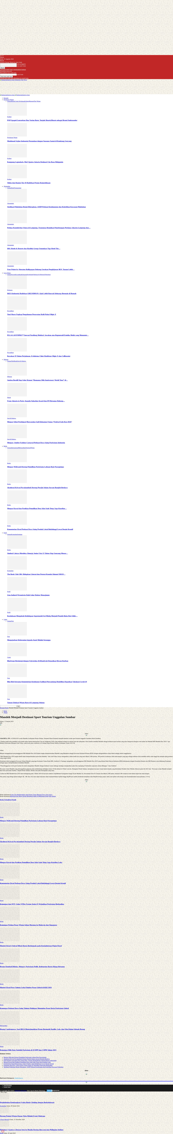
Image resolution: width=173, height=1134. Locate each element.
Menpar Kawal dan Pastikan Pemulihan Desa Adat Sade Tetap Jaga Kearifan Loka (31, 862)
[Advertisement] (33, 87)
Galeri (5, 619)
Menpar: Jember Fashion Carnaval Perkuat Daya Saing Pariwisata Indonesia (36, 443)
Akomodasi (7, 186)
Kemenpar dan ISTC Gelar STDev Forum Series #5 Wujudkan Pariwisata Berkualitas (32, 904)
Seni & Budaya (21, 361)
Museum (31, 101)
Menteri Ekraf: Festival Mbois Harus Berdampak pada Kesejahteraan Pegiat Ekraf (31, 946)
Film (12, 361)
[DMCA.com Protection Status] (53, 1090)
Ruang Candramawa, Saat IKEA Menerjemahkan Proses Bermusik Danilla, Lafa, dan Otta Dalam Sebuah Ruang (42, 1029)
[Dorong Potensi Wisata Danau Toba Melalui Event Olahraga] (4, 1112)
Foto (12, 621)
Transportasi (17, 188)
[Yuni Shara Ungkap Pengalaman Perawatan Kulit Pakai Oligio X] (17, 309)
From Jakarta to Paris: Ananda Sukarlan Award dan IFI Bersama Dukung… (36, 401)
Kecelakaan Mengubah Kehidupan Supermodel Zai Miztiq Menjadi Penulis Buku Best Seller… (42, 616)
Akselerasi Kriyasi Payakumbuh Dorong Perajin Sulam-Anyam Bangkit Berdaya (37, 488)
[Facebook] (17, 727)
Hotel (12, 188)
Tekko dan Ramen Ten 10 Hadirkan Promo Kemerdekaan (28, 183)
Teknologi (48, 274)
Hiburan (6, 359)
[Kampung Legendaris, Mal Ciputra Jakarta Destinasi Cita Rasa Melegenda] (17, 157)
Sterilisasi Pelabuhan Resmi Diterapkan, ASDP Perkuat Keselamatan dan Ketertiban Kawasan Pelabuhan (46, 207)
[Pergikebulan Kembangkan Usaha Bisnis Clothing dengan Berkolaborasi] (4, 1099)
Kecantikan (18, 274)
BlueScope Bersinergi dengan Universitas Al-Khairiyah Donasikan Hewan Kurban (37, 661)
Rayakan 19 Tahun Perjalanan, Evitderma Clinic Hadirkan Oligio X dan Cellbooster (38, 356)
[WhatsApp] (24, 727)
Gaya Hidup (7, 273)
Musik (15, 361)
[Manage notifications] (2, 1131)
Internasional (14, 448)
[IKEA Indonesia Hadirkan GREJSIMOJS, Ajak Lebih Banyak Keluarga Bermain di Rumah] (17, 288)
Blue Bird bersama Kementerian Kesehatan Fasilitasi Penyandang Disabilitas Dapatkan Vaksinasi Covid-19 (47, 682)
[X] (30, 727)
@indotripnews (18, 1078)
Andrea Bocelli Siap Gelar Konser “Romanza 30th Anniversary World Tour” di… (37, 380)
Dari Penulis (12, 800)
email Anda (20, 74)
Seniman (19, 534)
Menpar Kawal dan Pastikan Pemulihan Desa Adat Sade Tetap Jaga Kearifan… (37, 508)
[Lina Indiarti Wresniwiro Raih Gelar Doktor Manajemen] (17, 590)
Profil (5, 533)
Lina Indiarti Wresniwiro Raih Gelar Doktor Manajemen (28, 595)
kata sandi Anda (21, 66)
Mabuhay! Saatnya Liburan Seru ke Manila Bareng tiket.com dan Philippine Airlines (31, 1130)
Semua (9, 101)
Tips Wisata (37, 101)
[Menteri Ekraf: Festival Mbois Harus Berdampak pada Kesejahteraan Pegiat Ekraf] (10, 940)
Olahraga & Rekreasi (39, 274)
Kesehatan (30, 274)
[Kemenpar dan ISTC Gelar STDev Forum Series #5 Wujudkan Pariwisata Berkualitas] (10, 899)
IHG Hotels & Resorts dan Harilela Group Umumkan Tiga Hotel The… (33, 248)
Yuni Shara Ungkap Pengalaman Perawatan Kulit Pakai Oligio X (31, 314)
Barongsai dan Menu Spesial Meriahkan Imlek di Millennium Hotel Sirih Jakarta (33, 796)
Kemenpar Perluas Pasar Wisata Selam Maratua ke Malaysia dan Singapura (28, 925)
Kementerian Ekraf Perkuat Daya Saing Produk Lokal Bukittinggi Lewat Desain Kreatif (40, 529)
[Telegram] (37, 727)
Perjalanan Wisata (9, 99)
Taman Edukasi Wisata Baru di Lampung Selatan (26, 703)
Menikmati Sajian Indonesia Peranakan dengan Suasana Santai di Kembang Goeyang (39, 141)
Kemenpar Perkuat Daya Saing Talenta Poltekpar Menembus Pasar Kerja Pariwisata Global (34, 1008)
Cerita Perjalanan (20, 101)
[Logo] (7, 95)
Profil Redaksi (8, 1085)
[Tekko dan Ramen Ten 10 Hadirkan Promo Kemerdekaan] (17, 177)
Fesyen (13, 274)
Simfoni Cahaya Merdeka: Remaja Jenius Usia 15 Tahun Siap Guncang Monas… (37, 553)
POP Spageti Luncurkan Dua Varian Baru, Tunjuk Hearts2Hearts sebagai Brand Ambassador (42, 120)
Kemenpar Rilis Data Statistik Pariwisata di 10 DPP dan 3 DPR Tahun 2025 (28, 1050)
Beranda (6, 98)
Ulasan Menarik (4, 1119)
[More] (43, 727)
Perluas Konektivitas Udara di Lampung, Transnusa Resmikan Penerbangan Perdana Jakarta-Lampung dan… (48, 228)
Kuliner (27, 101)
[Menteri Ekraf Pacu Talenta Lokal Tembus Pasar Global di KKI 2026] (10, 982)
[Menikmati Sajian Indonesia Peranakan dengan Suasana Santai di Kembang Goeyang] (17, 136)
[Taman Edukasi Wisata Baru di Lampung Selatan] (17, 697)
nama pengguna (21, 64)
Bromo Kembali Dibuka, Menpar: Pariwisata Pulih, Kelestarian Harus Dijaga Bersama (32, 967)
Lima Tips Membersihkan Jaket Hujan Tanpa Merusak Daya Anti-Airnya (31, 794)
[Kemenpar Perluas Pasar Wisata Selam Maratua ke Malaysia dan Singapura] (10, 920)
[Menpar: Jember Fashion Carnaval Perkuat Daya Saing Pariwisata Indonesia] (17, 437)
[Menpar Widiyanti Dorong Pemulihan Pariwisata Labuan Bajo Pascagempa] (17, 461)
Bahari (13, 101)
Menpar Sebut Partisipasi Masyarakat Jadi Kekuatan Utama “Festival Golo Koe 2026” (39, 422)
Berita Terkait (4, 800)
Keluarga (24, 274)
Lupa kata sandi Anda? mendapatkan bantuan (13, 69)
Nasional (28, 448)
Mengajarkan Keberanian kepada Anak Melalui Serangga (29, 640)
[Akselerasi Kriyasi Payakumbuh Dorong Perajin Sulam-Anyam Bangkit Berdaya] (17, 482)
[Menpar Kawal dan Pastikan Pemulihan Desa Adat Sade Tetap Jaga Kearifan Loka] (17, 503)
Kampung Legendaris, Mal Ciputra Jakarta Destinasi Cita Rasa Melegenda (35, 162)
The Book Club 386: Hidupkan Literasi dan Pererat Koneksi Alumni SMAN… (36, 574)
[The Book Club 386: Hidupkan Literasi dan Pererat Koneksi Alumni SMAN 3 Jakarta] (17, 569)
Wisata (33, 448)
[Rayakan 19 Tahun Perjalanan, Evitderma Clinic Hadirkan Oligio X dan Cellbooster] (17, 351)
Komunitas (14, 534)
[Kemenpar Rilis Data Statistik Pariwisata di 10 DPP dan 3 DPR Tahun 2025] (10, 1045)
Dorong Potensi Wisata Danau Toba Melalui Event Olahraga (22, 1116)
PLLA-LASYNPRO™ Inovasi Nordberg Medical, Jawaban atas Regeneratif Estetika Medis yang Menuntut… (48, 335)
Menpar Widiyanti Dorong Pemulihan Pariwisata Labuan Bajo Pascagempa (35, 467)
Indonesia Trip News (21, 1090)
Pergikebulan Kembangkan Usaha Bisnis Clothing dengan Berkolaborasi (27, 1102)
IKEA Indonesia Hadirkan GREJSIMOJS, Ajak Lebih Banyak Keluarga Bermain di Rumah (41, 293)
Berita (5, 446)
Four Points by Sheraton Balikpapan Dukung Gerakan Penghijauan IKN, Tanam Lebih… (41, 269)
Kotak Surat (7, 1087)
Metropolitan (22, 448)
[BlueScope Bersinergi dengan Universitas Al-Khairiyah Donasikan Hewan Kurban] (17, 656)
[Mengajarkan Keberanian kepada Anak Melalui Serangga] (17, 635)
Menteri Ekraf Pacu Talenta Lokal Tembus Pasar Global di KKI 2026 (26, 987)
